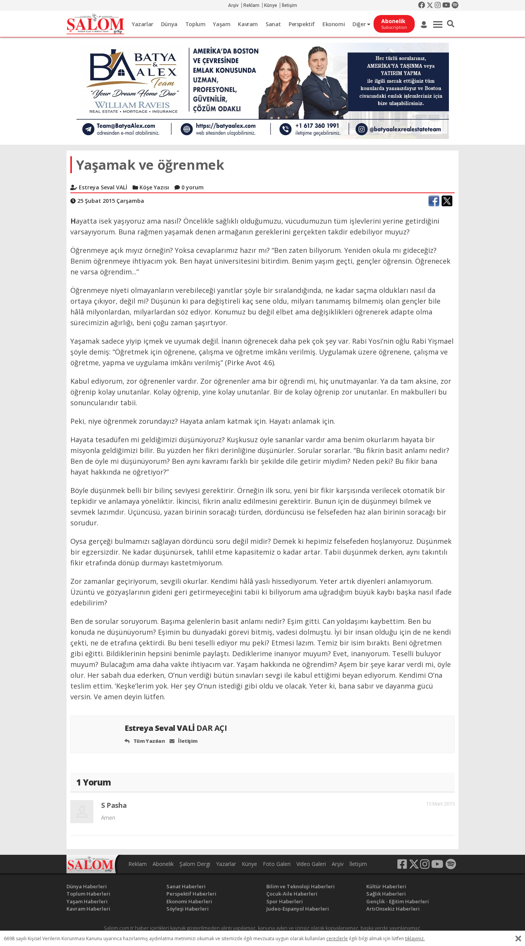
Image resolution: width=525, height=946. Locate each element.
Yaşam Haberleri (87, 901)
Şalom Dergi (194, 863)
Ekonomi (333, 24)
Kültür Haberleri (386, 886)
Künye (270, 5)
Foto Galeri (277, 863)
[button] (450, 24)
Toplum (195, 24)
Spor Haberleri (284, 901)
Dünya (169, 24)
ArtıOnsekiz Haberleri (393, 908)
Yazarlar (142, 24)
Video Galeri (311, 863)
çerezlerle (337, 938)
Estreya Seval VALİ (176, 728)
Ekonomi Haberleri (189, 901)
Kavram (248, 24)
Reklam (251, 5)
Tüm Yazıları (148, 740)
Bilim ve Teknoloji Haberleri (300, 886)
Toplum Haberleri (88, 893)
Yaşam (221, 24)
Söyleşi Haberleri (187, 908)
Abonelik (163, 863)
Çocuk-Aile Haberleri (291, 893)
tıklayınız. (415, 938)
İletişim (289, 5)
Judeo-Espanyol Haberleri (297, 908)
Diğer (359, 24)
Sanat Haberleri (186, 886)
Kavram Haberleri (88, 908)
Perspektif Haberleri (191, 893)
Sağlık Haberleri (386, 893)
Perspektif (302, 24)
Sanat (273, 24)
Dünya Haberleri (86, 886)
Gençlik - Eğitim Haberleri (397, 901)
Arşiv (233, 5)
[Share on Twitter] (447, 201)
